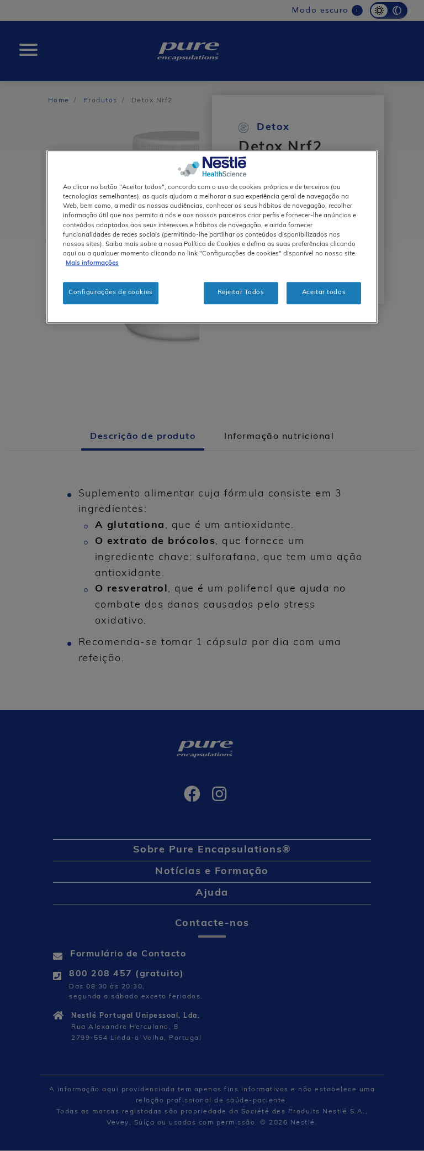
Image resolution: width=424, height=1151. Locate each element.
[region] (212, 236)
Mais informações (92, 263)
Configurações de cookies (110, 292)
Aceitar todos (324, 292)
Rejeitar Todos (241, 292)
